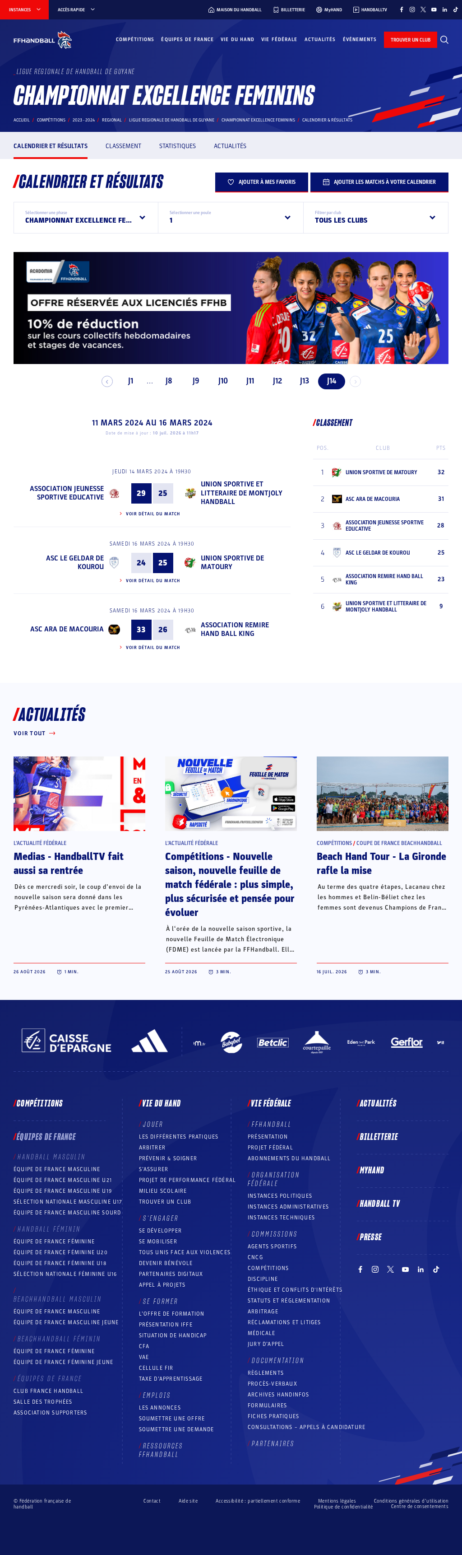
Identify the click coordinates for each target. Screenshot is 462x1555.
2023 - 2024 (84, 120)
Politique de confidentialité (343, 1507)
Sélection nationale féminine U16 (65, 1274)
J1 (130, 381)
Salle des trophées (43, 1402)
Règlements (266, 1373)
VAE (144, 1357)
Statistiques (177, 146)
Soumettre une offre (172, 1418)
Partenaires (273, 1444)
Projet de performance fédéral (187, 1180)
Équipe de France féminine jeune (63, 1362)
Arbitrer (152, 1147)
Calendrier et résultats (51, 146)
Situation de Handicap (173, 1335)
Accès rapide (71, 10)
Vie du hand (237, 39)
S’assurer (154, 1169)
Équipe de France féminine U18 (60, 1263)
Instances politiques (280, 1196)
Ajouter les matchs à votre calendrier (385, 182)
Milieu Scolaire (163, 1191)
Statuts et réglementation (289, 1301)
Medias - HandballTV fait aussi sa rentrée (69, 863)
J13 (304, 381)
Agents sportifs (272, 1246)
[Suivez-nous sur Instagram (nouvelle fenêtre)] (412, 9)
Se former (160, 1301)
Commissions (275, 1234)
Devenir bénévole (166, 1263)
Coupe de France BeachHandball (399, 843)
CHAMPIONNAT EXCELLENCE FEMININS (258, 120)
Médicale (262, 1333)
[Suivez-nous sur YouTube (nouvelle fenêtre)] (434, 9)
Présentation (268, 1137)
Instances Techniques (281, 1217)
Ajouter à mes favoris (267, 182)
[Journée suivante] (355, 381)
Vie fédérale (279, 39)
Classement (123, 146)
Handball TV (380, 1204)
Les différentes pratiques (179, 1137)
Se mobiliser (158, 1241)
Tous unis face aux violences (185, 1252)
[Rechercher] (444, 40)
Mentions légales (337, 1501)
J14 (331, 381)
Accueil (22, 120)
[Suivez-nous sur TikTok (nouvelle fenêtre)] (455, 9)
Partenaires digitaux (171, 1274)
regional (112, 120)
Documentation (278, 1360)
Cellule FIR (156, 1368)
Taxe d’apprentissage (171, 1379)
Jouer (153, 1124)
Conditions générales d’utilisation (411, 1501)
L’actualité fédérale (40, 843)
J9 (196, 381)
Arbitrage (263, 1311)
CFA (144, 1346)
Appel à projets (162, 1285)
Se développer (160, 1231)
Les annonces (160, 1408)
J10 (223, 381)
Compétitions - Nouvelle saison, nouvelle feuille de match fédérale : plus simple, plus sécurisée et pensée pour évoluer (230, 884)
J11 (250, 381)
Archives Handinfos (279, 1395)
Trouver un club (165, 1202)
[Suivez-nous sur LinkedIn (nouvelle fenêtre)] (445, 9)
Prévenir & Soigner (168, 1158)
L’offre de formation (172, 1314)
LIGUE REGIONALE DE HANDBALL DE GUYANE (171, 120)
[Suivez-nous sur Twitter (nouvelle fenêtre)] (423, 9)
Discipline (263, 1279)
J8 (169, 381)
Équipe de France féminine (54, 1241)
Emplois (157, 1395)
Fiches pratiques (273, 1416)
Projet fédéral (270, 1147)
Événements (360, 39)
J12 (277, 381)
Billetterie (379, 1137)
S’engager (161, 1218)
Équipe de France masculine (57, 1169)
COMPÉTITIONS (268, 1268)
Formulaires (267, 1405)
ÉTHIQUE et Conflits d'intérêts (295, 1290)
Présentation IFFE (166, 1325)
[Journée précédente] (107, 381)
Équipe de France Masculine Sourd (67, 1212)
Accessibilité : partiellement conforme (258, 1501)
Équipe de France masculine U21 (63, 1180)
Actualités (320, 39)
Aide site (188, 1501)
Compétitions (135, 39)
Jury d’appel (266, 1344)
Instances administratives (288, 1207)
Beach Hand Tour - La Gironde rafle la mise (381, 863)
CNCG (255, 1257)
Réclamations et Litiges (284, 1322)
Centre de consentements (419, 1506)
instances (20, 10)
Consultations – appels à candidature (306, 1427)
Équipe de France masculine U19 (63, 1191)
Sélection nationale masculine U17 (68, 1202)
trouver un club (410, 40)
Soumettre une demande (176, 1429)
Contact (152, 1501)
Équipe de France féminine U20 (61, 1252)
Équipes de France (187, 39)
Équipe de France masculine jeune (66, 1322)
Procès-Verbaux (272, 1384)
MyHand (372, 1170)
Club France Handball (48, 1391)
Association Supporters (50, 1413)
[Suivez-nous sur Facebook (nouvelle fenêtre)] (401, 9)
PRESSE (371, 1237)
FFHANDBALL (272, 1124)
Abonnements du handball (289, 1158)
